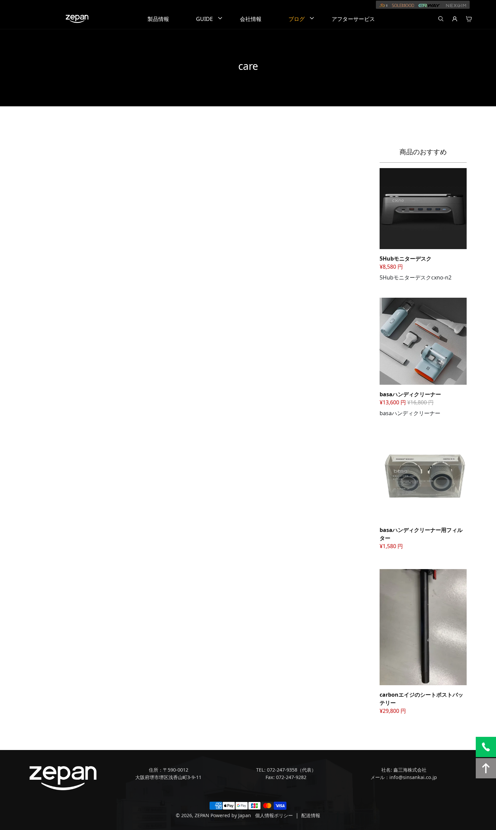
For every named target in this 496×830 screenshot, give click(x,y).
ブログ (296, 19)
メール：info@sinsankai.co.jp (403, 777)
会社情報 (250, 19)
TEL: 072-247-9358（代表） (286, 770)
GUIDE (204, 19)
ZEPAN (202, 815)
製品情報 (158, 19)
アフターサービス (353, 19)
